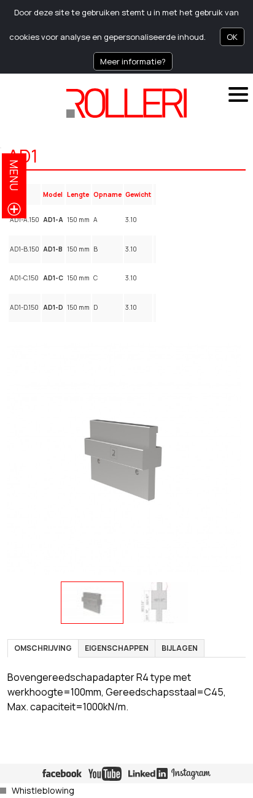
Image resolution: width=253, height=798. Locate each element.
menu (14, 175)
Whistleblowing (43, 790)
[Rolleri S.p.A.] (126, 103)
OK (232, 36)
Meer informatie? (133, 61)
